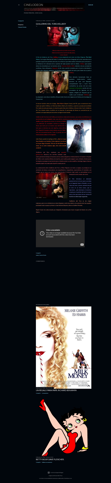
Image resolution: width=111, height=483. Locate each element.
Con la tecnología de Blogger (56, 472)
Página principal (29, 13)
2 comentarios (45, 393)
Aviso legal (38, 13)
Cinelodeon (33, 5)
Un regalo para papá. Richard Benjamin (56, 390)
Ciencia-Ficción (22, 27)
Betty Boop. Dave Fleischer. (50, 459)
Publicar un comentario (47, 462)
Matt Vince (59, 475)
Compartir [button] (21, 20)
